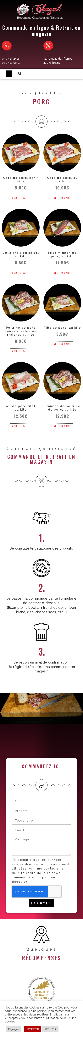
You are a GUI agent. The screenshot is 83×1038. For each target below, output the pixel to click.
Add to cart (20, 197)
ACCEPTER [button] (32, 1029)
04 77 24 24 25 (11, 58)
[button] (9, 73)
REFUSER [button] (50, 1029)
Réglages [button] (13, 1029)
